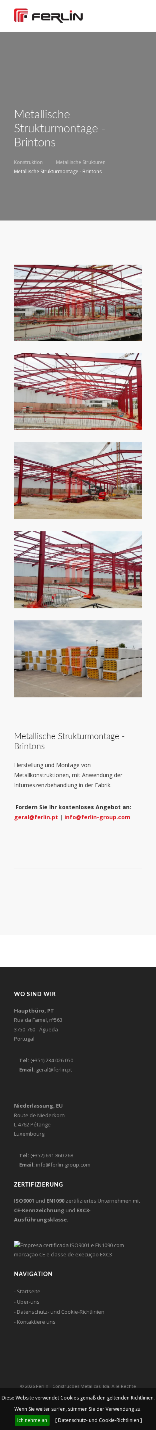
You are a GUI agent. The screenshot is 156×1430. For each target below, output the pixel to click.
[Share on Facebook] (16, 886)
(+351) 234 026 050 (51, 1060)
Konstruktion (28, 162)
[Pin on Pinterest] (37, 886)
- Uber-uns (27, 1301)
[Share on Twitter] (26, 886)
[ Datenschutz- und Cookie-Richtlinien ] (98, 1420)
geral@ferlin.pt (36, 817)
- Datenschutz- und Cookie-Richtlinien (59, 1311)
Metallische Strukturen (81, 162)
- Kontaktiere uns (35, 1321)
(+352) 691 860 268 (51, 1155)
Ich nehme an (32, 1420)
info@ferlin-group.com (97, 817)
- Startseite (27, 1291)
